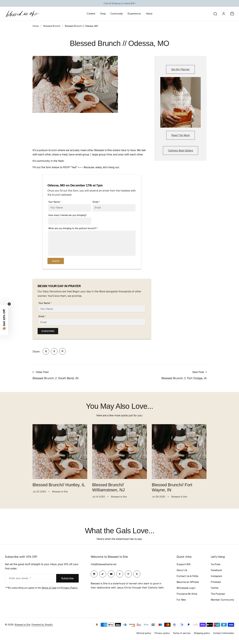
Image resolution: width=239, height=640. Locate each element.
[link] (46, 351)
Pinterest (216, 582)
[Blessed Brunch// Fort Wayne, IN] (179, 451)
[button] (4, 320)
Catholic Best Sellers (180, 150)
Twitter (215, 587)
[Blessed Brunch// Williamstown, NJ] (119, 451)
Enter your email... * (20, 578)
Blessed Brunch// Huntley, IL (59, 484)
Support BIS (184, 564)
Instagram (216, 576)
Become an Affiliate (188, 582)
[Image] (180, 102)
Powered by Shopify (42, 624)
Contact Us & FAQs (187, 576)
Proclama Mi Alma (187, 593)
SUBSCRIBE (47, 331)
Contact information (223, 633)
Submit (55, 260)
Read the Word (180, 135)
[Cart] (232, 13)
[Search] (215, 13)
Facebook (216, 570)
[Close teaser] (9, 304)
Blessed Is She (22, 624)
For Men (181, 599)
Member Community (222, 599)
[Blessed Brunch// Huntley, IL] (60, 451)
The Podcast (218, 593)
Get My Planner (180, 69)
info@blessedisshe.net (103, 564)
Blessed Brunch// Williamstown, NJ (108, 487)
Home (36, 25)
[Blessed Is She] (22, 13)
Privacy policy (162, 633)
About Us (182, 570)
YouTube (215, 564)
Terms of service (182, 633)
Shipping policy (202, 633)
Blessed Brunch (51, 25)
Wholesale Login (186, 587)
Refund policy (144, 633)
